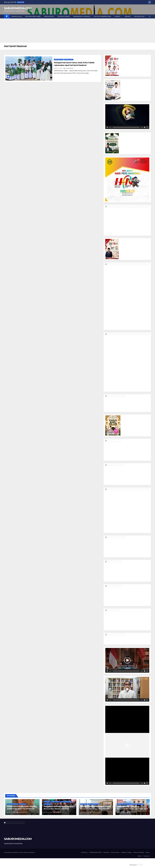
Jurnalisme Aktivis (58, 59)
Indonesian (134, 865)
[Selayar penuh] (147, 127)
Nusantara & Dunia (68, 59)
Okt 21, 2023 (58, 68)
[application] (127, 116)
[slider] (126, 127)
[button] (149, 16)
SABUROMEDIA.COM (18, 8)
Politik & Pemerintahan (102, 16)
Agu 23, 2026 (11, 812)
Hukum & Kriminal (55, 801)
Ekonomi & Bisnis (64, 16)
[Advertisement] (77, 30)
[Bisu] (144, 127)
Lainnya (117, 16)
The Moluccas (16, 16)
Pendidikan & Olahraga (81, 16)
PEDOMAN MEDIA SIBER (33, 16)
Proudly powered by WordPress (11, 852)
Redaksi (127, 16)
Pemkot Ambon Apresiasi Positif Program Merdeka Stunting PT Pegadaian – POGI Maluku (95, 809)
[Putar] (107, 127)
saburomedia (69, 68)
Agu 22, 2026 (48, 812)
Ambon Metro (49, 16)
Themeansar (32, 852)
